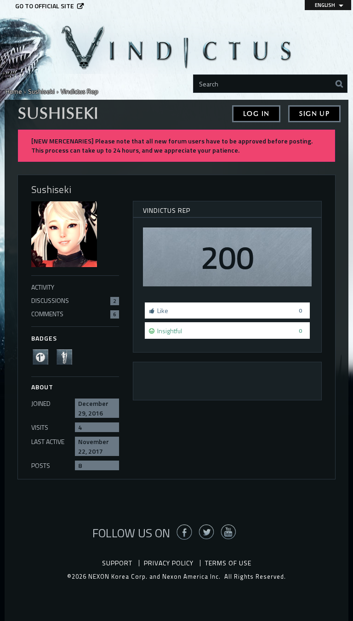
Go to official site (44, 6)
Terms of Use (228, 563)
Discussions (73, 300)
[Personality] (67, 356)
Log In (256, 114)
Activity (42, 287)
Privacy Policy (169, 563)
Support (117, 563)
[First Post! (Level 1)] (43, 356)
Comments (73, 314)
